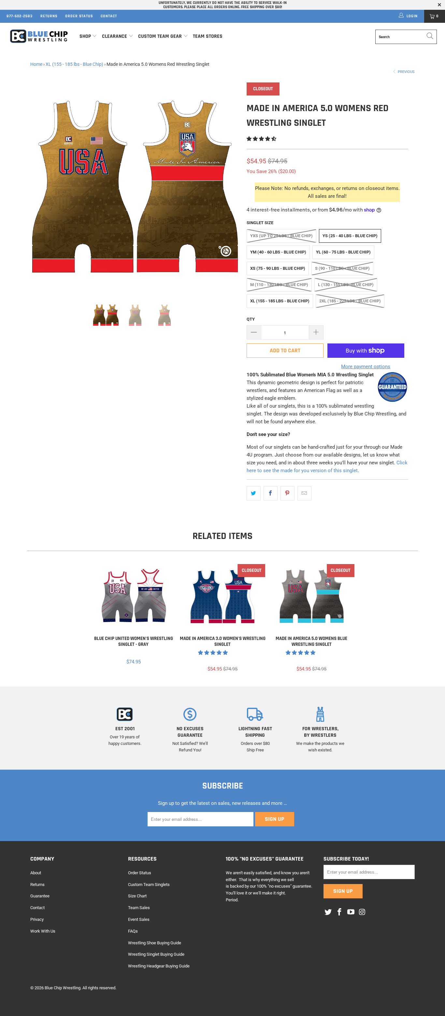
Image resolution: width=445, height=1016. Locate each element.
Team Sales (139, 907)
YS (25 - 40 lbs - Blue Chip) (350, 235)
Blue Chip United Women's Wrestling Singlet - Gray (133, 596)
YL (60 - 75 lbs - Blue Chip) (343, 252)
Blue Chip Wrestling (62, 987)
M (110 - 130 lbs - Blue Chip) (279, 284)
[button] (261, 139)
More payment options (365, 367)
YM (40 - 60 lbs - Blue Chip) (278, 252)
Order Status (79, 16)
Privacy (37, 919)
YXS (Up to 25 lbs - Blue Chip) (281, 235)
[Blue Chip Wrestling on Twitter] (328, 912)
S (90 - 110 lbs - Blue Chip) (342, 268)
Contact (109, 16)
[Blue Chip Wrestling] (39, 36)
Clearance (114, 36)
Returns (48, 16)
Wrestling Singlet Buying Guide (156, 954)
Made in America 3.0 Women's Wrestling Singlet (222, 596)
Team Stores (208, 36)
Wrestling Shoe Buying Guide (154, 942)
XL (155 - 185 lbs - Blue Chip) (74, 64)
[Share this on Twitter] (254, 493)
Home (36, 64)
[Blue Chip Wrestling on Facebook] (340, 912)
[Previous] (41, 187)
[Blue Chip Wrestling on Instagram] (362, 912)
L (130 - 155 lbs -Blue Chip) (346, 284)
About (35, 872)
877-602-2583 (20, 16)
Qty (251, 319)
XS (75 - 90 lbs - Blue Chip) (277, 268)
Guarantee (40, 895)
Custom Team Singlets (149, 884)
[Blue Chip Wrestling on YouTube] (351, 912)
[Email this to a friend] (304, 493)
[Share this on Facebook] (271, 493)
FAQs (133, 931)
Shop (85, 36)
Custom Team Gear (160, 36)
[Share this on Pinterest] (287, 493)
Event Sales (139, 919)
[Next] (228, 187)
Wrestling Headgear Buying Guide (159, 966)
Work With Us (42, 931)
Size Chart (137, 895)
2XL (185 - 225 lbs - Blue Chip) (350, 300)
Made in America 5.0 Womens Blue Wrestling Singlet (311, 596)
